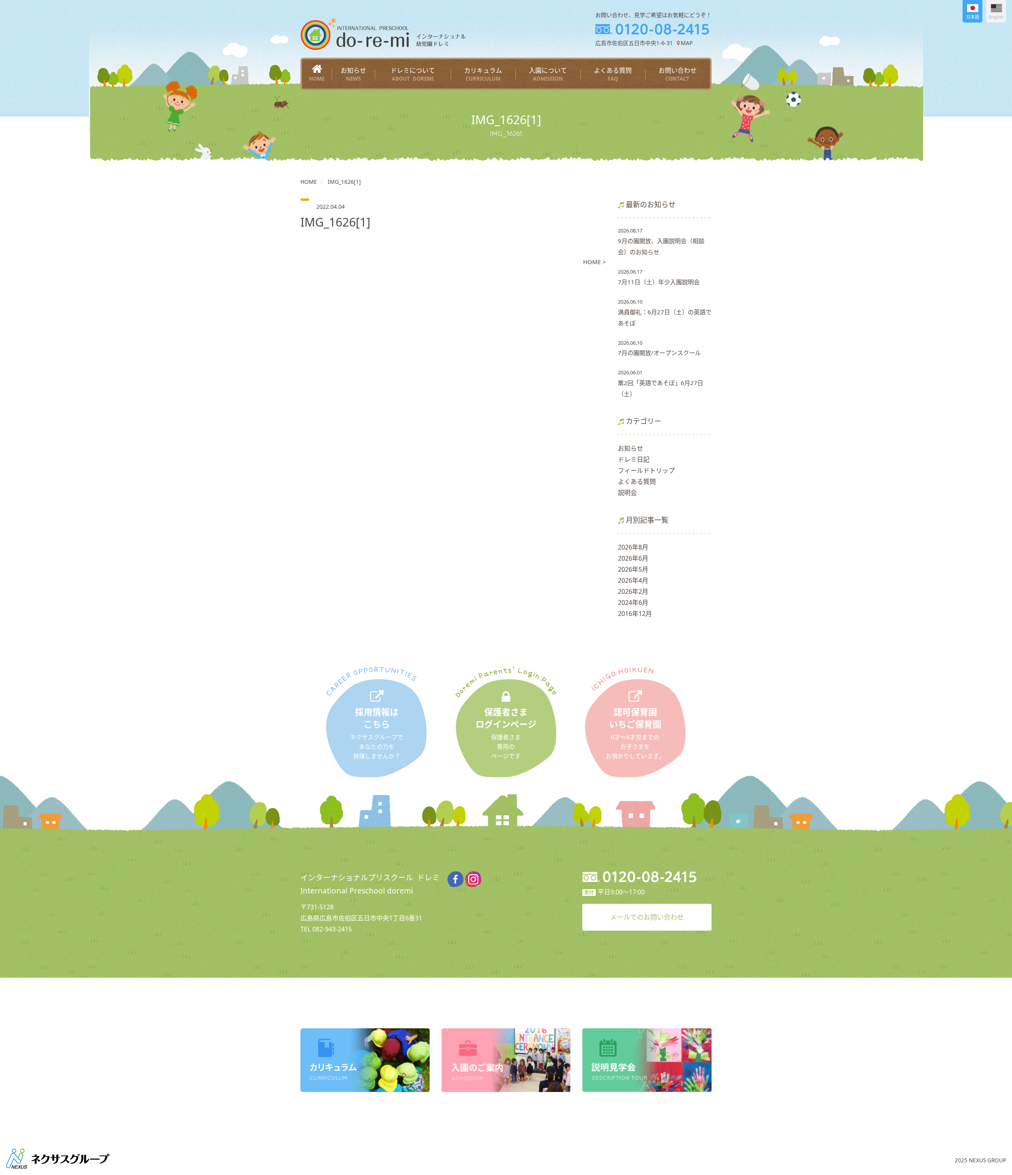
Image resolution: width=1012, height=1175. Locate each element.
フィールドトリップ (646, 470)
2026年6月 (633, 558)
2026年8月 (633, 547)
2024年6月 (633, 602)
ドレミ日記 (633, 459)
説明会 (627, 492)
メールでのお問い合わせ (647, 917)
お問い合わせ (678, 74)
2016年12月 (635, 613)
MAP (686, 43)
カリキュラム (483, 74)
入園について (548, 74)
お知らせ (353, 74)
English (996, 17)
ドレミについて (413, 74)
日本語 (972, 17)
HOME (308, 181)
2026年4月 (633, 580)
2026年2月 (633, 591)
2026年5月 (633, 569)
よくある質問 (613, 74)
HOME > (594, 262)
